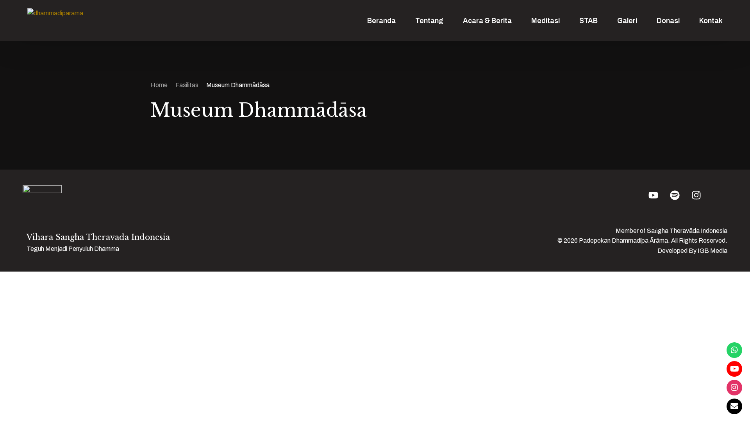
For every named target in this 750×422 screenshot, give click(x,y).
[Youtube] (734, 369)
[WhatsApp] (734, 350)
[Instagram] (734, 387)
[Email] (734, 406)
